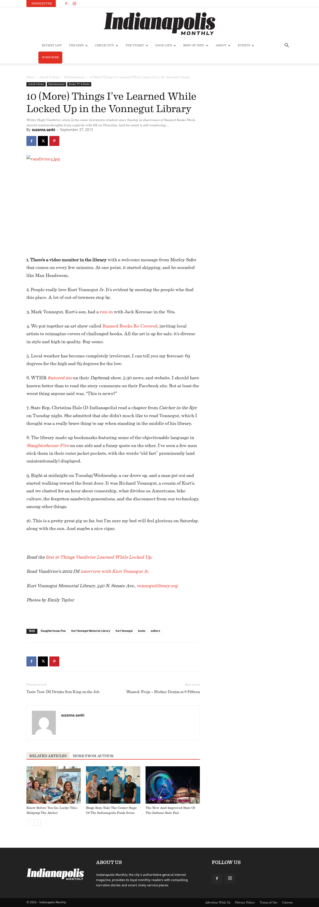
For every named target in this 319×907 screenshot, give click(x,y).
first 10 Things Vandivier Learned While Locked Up (98, 557)
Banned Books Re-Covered (130, 326)
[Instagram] (74, 3)
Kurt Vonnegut (124, 631)
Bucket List (52, 45)
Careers (287, 902)
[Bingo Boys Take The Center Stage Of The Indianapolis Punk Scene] (113, 785)
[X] (43, 141)
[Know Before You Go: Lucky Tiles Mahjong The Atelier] (53, 785)
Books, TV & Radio (79, 84)
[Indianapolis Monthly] (159, 23)
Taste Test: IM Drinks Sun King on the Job (62, 692)
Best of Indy (193, 45)
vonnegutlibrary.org (157, 585)
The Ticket (134, 45)
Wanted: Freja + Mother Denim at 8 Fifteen (163, 692)
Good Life (163, 45)
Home (30, 77)
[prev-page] (29, 823)
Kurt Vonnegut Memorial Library (90, 631)
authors (155, 631)
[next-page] (37, 823)
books (141, 631)
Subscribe (50, 57)
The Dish (76, 45)
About (221, 45)
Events (244, 45)
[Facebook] (66, 3)
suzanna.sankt (43, 130)
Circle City (104, 45)
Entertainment (74, 77)
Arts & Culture (49, 77)
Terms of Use (268, 902)
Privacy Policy (245, 902)
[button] (287, 46)
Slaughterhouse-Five (53, 631)
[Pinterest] (54, 141)
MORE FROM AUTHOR (93, 756)
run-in (106, 312)
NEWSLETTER (41, 3)
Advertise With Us (217, 902)
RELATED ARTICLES (48, 756)
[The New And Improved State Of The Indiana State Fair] (173, 785)
